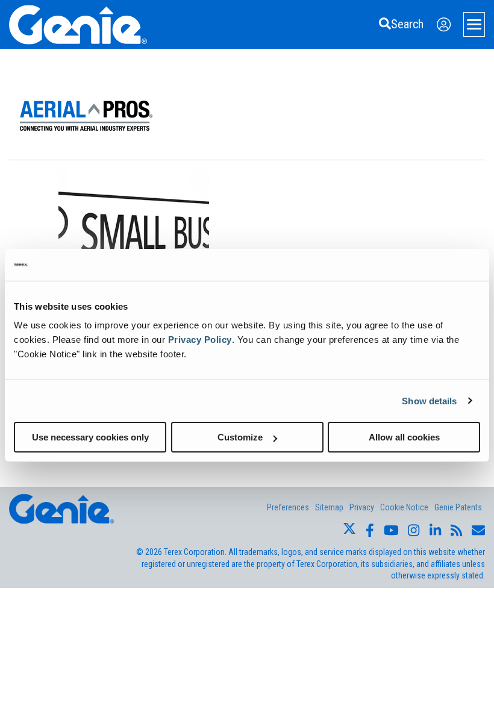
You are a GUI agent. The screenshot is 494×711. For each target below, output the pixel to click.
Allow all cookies (404, 437)
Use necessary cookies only (90, 437)
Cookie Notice (404, 507)
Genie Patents (458, 507)
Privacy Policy (200, 339)
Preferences (288, 507)
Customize (240, 437)
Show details (429, 400)
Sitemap (329, 507)
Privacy (361, 507)
